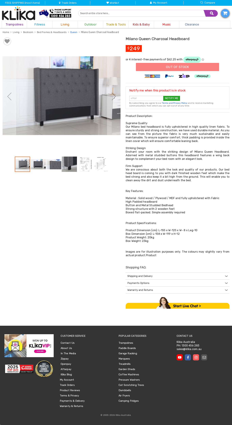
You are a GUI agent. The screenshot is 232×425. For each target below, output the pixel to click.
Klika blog (66, 374)
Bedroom (28, 32)
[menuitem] (14, 24)
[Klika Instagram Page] (196, 357)
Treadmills (125, 364)
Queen (74, 32)
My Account (160, 2)
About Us (66, 348)
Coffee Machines (129, 374)
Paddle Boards (127, 348)
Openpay (66, 364)
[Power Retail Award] (19, 369)
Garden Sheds (127, 369)
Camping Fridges (129, 400)
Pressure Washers (129, 379)
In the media (68, 353)
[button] (9, 96)
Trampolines (126, 342)
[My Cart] (225, 13)
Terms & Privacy (69, 395)
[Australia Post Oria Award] (44, 369)
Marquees (124, 358)
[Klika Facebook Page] (188, 357)
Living (16, 32)
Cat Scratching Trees (131, 385)
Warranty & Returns (71, 406)
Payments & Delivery (72, 400)
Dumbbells (125, 390)
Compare (209, 2)
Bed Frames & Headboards (52, 32)
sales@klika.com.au (189, 349)
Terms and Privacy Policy (174, 103)
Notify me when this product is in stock (157, 90)
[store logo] (19, 13)
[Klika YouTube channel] (180, 357)
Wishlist (114, 2)
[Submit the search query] (210, 13)
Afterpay (66, 369)
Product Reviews (70, 390)
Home (6, 32)
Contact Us (68, 342)
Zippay (65, 358)
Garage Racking (128, 353)
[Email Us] (204, 357)
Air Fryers (124, 395)
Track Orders (69, 2)
